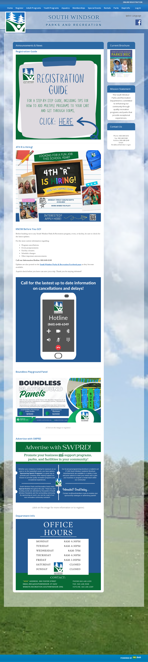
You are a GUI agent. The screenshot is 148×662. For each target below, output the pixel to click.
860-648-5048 (123, 138)
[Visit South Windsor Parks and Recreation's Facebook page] (138, 22)
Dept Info (126, 8)
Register (19, 8)
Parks (116, 8)
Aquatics (66, 8)
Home (10, 8)
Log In (138, 8)
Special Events (94, 8)
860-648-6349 (124, 140)
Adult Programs (33, 8)
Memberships (79, 8)
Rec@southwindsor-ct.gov (121, 145)
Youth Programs (51, 8)
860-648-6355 (124, 136)
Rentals (107, 8)
